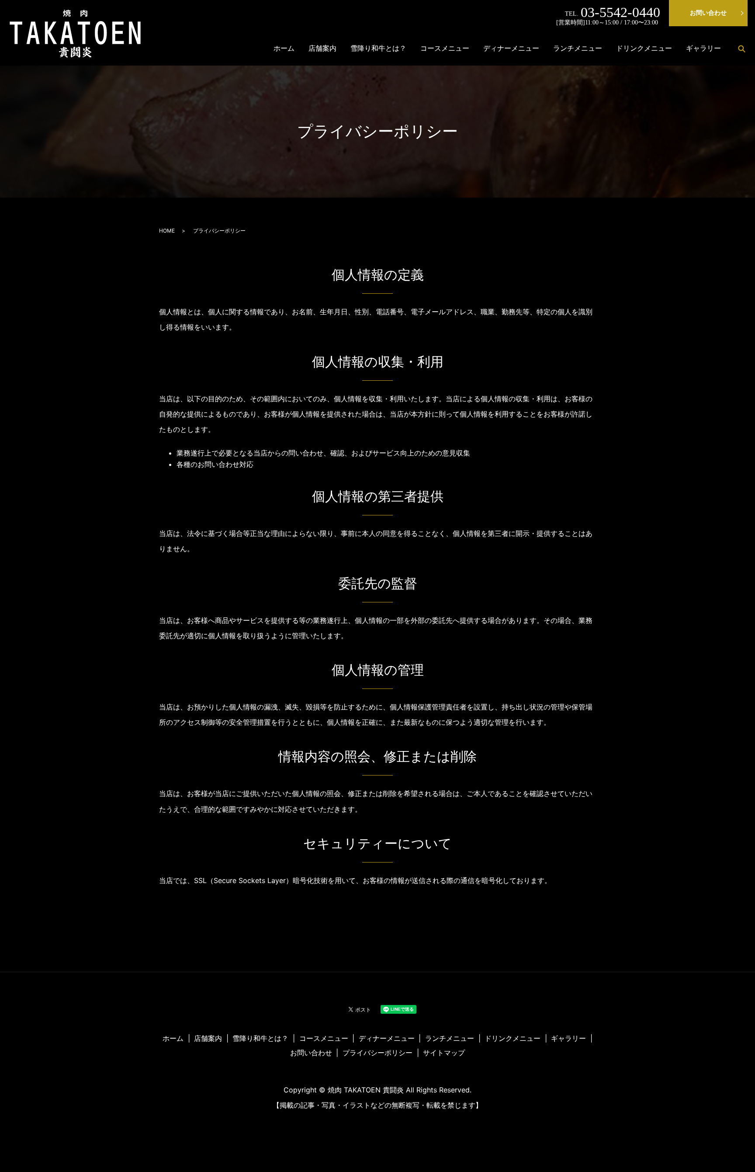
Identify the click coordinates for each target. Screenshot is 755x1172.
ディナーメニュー (511, 48)
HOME (167, 230)
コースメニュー (444, 48)
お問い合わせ (708, 13)
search (741, 48)
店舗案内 (322, 48)
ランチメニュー (577, 48)
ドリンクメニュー (644, 48)
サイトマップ (444, 1052)
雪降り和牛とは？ (378, 48)
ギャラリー (703, 48)
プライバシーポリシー (377, 1052)
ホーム (284, 48)
